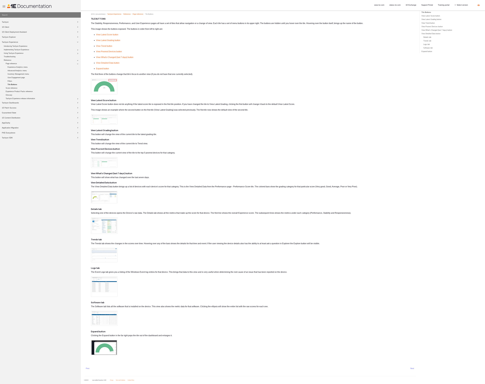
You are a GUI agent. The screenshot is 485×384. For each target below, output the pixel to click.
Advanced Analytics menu (17, 71)
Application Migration (10, 128)
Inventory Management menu (18, 74)
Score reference (11, 88)
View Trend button (104, 46)
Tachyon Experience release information (20, 98)
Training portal (443, 5)
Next (412, 368)
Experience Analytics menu (18, 67)
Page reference (11, 63)
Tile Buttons (12, 84)
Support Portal (427, 5)
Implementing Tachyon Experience (16, 50)
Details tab (427, 37)
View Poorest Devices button (109, 51)
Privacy (111, 380)
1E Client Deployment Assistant (14, 32)
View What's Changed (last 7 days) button (114, 57)
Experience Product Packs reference (19, 91)
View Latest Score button (107, 35)
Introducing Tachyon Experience (15, 46)
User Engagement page (16, 77)
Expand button (102, 69)
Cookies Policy (131, 380)
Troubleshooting (9, 57)
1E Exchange (411, 5)
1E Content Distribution (11, 118)
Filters (10, 81)
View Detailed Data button (107, 63)
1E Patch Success (9, 108)
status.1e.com (395, 5)
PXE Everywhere (8, 133)
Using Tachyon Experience (13, 53)
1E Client (5, 27)
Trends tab (427, 41)
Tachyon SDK (7, 138)
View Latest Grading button (108, 40)
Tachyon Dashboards (10, 103)
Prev (87, 368)
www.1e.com (379, 5)
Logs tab (426, 44)
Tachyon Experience (10, 42)
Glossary (9, 95)
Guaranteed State (9, 113)
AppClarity (6, 123)
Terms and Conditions (120, 380)
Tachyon (5, 22)
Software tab (428, 48)
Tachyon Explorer (9, 37)
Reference (7, 60)
